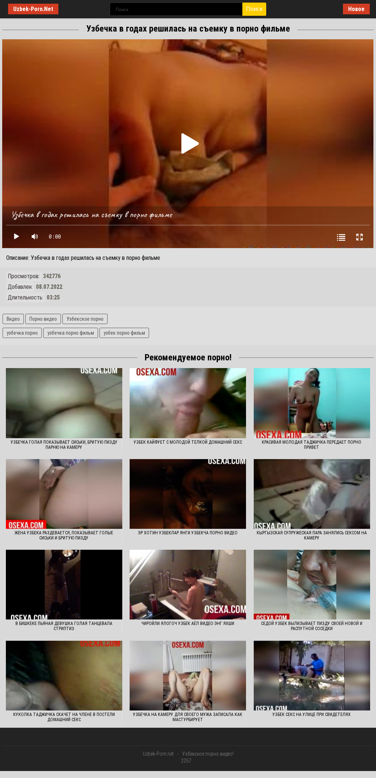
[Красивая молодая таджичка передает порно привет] (312, 403)
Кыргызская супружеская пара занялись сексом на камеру (312, 535)
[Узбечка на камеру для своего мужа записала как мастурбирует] (188, 675)
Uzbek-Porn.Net (33, 9)
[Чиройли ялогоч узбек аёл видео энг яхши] (188, 584)
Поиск (254, 9)
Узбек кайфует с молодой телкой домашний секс (188, 442)
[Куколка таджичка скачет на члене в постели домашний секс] (64, 675)
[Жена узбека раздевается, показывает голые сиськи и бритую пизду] (64, 494)
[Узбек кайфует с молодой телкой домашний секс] (188, 403)
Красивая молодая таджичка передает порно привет (311, 445)
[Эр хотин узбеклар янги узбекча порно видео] (188, 494)
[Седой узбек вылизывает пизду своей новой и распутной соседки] (312, 584)
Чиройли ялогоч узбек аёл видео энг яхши (187, 623)
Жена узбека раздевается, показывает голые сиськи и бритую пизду (64, 535)
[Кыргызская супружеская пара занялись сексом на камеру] (312, 494)
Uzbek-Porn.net (158, 754)
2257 (186, 761)
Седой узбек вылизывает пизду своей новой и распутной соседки (311, 626)
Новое (356, 9)
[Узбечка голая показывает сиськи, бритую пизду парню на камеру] (64, 403)
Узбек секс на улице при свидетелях (311, 714)
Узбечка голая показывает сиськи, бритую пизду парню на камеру (64, 445)
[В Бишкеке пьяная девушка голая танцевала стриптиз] (64, 584)
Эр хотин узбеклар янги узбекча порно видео (188, 532)
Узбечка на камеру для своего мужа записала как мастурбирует (187, 717)
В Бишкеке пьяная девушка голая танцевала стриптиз (63, 626)
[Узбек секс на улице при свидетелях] (312, 675)
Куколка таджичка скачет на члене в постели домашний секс (64, 717)
